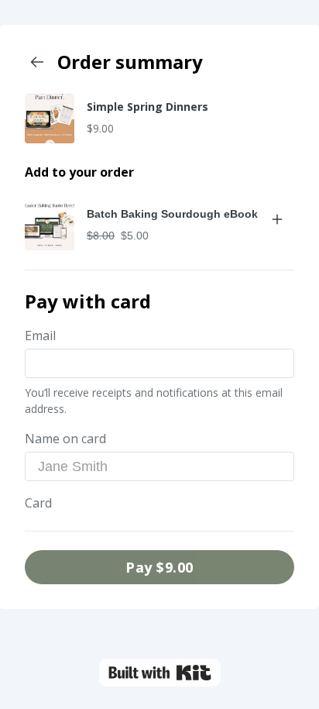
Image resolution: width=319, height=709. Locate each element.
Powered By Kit (160, 673)
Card (38, 502)
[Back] (37, 62)
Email (40, 335)
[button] (49, 225)
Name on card (65, 438)
